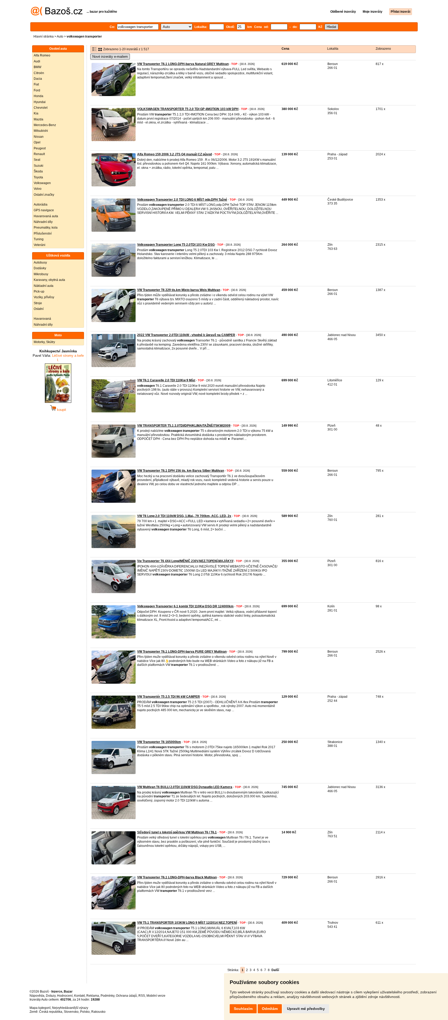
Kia (36, 113)
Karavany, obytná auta (49, 280)
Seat (37, 160)
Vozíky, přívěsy (44, 297)
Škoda (38, 171)
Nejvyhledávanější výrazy (70, 1008)
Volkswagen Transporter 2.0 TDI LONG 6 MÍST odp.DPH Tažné (182, 199)
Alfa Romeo (42, 55)
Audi (37, 61)
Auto (60, 36)
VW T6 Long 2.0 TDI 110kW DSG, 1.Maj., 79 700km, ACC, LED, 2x (184, 516)
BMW (37, 67)
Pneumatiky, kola (46, 227)
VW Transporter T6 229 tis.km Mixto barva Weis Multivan (178, 290)
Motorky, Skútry (44, 342)
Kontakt (79, 995)
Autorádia (40, 204)
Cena (285, 48)
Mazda (38, 119)
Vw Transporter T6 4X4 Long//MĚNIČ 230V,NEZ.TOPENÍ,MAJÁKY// (185, 561)
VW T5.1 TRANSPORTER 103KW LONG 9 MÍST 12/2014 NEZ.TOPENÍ (187, 922)
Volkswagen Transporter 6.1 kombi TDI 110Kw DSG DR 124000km (185, 606)
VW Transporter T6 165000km (159, 742)
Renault (39, 154)
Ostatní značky (44, 194)
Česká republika (50, 1012)
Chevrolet (40, 108)
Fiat (36, 84)
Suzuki (38, 165)
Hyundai (40, 102)
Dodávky (40, 268)
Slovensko (71, 1012)
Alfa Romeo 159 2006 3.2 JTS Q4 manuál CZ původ (174, 154)
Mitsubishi (41, 131)
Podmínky (107, 995)
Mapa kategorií (40, 1008)
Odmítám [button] (270, 1009)
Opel (37, 142)
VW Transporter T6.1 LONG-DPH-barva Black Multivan (177, 877)
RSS (141, 995)
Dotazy (50, 995)
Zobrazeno (383, 48)
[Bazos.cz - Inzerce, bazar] (56, 14)
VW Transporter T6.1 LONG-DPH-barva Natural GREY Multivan (183, 64)
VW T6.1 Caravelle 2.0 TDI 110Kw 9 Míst (166, 380)
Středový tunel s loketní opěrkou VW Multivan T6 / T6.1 (177, 832)
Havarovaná (42, 318)
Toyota (38, 177)
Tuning (39, 239)
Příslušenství (43, 233)
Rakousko (98, 1012)
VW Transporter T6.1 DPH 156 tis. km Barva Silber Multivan (180, 470)
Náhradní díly (43, 222)
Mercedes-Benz (45, 125)
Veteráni (39, 245)
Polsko (85, 1012)
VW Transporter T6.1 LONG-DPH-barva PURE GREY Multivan (182, 651)
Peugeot (40, 148)
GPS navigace (44, 210)
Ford (37, 90)
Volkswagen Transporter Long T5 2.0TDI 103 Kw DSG (176, 244)
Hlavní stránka (43, 36)
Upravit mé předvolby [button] (306, 1009)
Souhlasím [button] (243, 1009)
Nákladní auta (43, 286)
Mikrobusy (41, 274)
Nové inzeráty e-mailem (110, 57)
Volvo (37, 189)
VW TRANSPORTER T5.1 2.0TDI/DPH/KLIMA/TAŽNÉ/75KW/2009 (183, 425)
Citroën (39, 73)
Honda (38, 96)
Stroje (38, 303)
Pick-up (39, 291)
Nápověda (37, 995)
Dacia (38, 79)
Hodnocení (65, 995)
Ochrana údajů (126, 995)
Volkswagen (42, 183)
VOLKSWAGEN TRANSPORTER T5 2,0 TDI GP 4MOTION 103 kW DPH (188, 109)
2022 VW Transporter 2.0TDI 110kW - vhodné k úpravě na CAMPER (186, 335)
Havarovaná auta (46, 216)
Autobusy (40, 262)
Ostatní (39, 309)
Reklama (92, 995)
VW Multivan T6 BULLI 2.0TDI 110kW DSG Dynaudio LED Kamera (184, 787)
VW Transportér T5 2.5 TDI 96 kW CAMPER (168, 696)
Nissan (39, 137)
